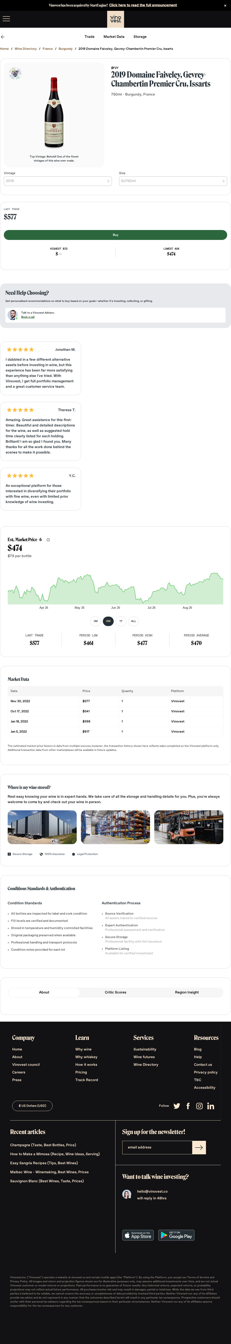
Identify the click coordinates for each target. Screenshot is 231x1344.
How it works (86, 1065)
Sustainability (145, 1049)
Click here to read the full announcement (143, 5)
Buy (115, 235)
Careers (18, 1072)
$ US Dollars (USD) (32, 1105)
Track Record (86, 1080)
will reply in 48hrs (151, 1198)
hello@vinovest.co (152, 1192)
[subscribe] (199, 1147)
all (133, 621)
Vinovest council (26, 1065)
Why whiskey (86, 1057)
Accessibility (204, 1088)
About (44, 992)
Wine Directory (26, 48)
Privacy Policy (19, 1281)
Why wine (83, 1049)
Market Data (114, 37)
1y (121, 621)
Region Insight (187, 992)
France (48, 48)
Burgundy (66, 48)
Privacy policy (206, 1072)
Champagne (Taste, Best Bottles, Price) (43, 1145)
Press (16, 1080)
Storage (140, 37)
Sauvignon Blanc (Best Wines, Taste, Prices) (47, 1181)
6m (108, 621)
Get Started (216, 19)
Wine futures (144, 1057)
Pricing (81, 1072)
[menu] (6, 19)
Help (198, 1057)
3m (96, 621)
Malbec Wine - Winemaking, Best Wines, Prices (49, 1172)
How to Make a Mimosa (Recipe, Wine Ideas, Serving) (55, 1154)
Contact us (203, 1065)
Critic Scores (115, 992)
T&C (197, 1080)
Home (4, 48)
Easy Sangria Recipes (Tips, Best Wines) (44, 1163)
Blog (197, 1049)
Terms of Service (198, 1277)
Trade (90, 37)
